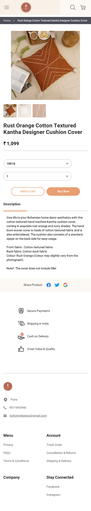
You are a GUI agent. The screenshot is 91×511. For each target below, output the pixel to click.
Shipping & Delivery (59, 461)
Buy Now (63, 191)
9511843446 (17, 407)
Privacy (8, 445)
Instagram (53, 495)
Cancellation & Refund (61, 453)
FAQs (6, 453)
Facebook (53, 487)
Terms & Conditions (16, 461)
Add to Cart (27, 191)
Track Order (54, 445)
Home (6, 20)
